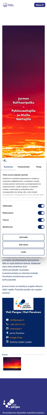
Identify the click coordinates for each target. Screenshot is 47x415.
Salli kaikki (23, 237)
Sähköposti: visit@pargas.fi (14, 391)
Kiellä (23, 252)
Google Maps (16, 337)
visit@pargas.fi (17, 320)
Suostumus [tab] (8, 167)
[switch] (41, 213)
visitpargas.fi (16, 328)
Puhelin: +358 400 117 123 (13, 387)
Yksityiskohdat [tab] (23, 167)
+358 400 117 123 (17, 324)
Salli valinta (23, 245)
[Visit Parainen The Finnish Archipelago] (8, 5)
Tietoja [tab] (38, 167)
